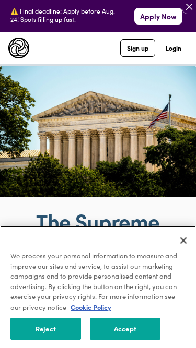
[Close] (183, 240)
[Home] (18, 48)
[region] (98, 287)
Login (173, 47)
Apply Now (158, 16)
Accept (125, 328)
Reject (46, 328)
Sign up (137, 47)
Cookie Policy (91, 307)
